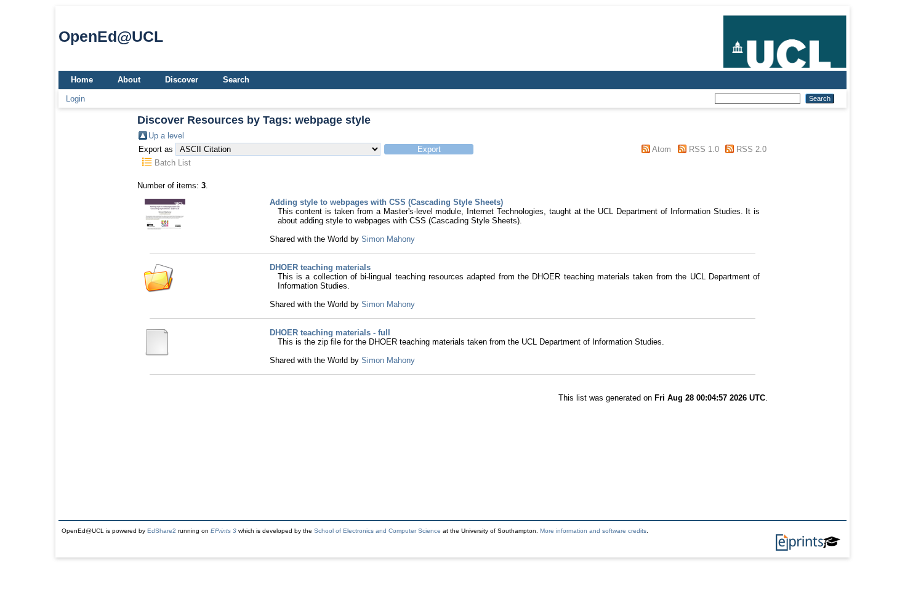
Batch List (173, 162)
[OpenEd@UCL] (785, 68)
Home (82, 79)
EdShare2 (161, 530)
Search (236, 79)
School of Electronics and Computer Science (377, 530)
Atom (661, 149)
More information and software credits (593, 530)
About (129, 79)
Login (75, 98)
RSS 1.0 (704, 149)
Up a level (166, 135)
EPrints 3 (223, 530)
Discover (181, 79)
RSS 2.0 (751, 149)
